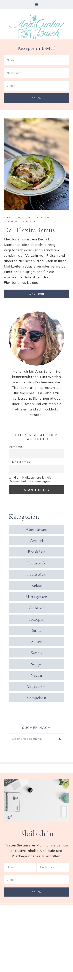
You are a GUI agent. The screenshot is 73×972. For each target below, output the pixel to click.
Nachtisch (36, 607)
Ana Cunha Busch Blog (36, 27)
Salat (36, 630)
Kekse (36, 585)
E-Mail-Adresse (20, 462)
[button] (36, 4)
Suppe (36, 664)
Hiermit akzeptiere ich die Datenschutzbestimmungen (30, 479)
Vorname (15, 447)
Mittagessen (30, 217)
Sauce (36, 641)
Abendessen (12, 217)
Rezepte (36, 619)
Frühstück (36, 574)
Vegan (36, 675)
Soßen (36, 652)
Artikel (36, 540)
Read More (36, 293)
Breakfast (36, 551)
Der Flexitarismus (29, 230)
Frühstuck (36, 563)
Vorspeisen (11, 221)
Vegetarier (47, 217)
